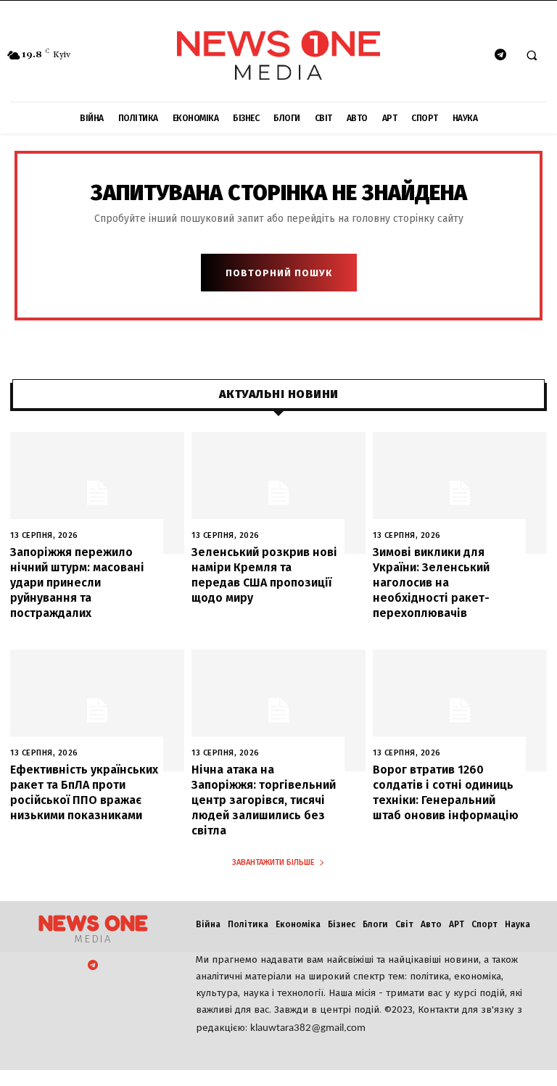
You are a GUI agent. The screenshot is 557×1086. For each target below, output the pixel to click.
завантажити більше (273, 862)
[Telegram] (500, 55)
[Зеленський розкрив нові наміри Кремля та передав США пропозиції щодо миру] (278, 493)
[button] (531, 56)
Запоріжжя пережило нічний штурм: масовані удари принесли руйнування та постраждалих (77, 582)
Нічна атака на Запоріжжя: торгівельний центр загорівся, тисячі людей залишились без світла (263, 800)
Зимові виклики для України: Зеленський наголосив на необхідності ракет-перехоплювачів (431, 582)
